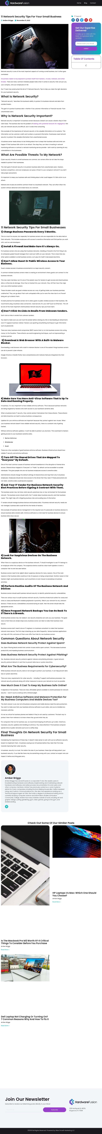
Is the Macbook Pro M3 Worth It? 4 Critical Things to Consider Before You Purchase (25, 942)
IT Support (77, 16)
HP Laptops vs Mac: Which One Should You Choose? (74, 894)
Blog (85, 3)
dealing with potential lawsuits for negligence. (49, 124)
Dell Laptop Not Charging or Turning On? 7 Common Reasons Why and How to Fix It (25, 1018)
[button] (73, 20)
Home (79, 3)
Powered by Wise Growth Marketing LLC (61, 1130)
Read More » (5, 950)
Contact (93, 3)
